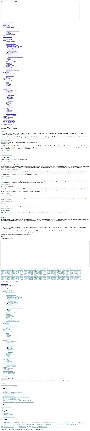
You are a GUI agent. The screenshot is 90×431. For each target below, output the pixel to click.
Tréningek (8, 77)
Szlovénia (10, 101)
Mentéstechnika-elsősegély (11, 90)
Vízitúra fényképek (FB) (11, 61)
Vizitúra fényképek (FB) (11, 114)
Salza (52, 424)
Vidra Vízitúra (11, 429)
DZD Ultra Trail (6, 26)
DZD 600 (8, 29)
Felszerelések (8, 92)
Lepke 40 (29, 137)
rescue (21, 424)
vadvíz (34, 427)
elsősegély (59, 422)
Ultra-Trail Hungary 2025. (8, 396)
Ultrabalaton (16, 426)
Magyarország (11, 95)
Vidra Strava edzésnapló (11, 115)
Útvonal (7, 28)
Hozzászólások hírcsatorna (8, 415)
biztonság (6, 422)
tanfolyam (65, 424)
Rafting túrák (8, 59)
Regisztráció (8, 33)
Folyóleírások (8, 93)
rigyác (23, 424)
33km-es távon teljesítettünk (20, 134)
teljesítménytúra (13, 281)
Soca (9, 60)
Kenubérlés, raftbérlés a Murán (12, 70)
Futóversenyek (9, 67)
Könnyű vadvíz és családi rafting (12, 47)
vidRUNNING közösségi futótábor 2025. (11, 399)
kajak (80, 422)
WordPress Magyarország (8, 417)
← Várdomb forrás (4, 284)
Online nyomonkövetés (10, 34)
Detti (3, 131)
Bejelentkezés (6, 413)
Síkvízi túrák (8, 53)
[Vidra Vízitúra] (40, 20)
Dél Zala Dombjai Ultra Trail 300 (48, 422)
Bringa (7, 104)
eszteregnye (63, 422)
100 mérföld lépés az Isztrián (9, 398)
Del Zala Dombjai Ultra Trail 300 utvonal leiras (22, 422)
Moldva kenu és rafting (13, 51)
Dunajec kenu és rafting (13, 52)
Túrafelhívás (8, 84)
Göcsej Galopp (6, 281)
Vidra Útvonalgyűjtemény (8, 120)
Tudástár (5, 89)
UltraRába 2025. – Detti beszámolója (11, 393)
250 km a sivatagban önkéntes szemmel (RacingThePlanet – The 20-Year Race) (19, 400)
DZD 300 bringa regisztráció (9, 121)
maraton (9, 424)
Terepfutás (8, 105)
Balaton (2, 422)
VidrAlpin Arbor (6, 35)
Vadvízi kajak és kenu (10, 74)
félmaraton (70, 422)
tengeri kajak (80, 424)
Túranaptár (8, 71)
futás (66, 422)
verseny (53, 427)
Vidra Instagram (9, 110)
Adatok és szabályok (10, 27)
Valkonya (49, 426)
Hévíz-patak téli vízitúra (11, 44)
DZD (33, 422)
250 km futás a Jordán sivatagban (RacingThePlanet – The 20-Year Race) (18, 402)
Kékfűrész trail (11, 69)
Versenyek (8, 85)
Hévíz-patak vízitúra (7, 39)
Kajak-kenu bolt (6, 78)
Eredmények (8, 32)
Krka (4, 424)
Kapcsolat (5, 116)
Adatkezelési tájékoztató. (6, 407)
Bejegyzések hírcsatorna (8, 414)
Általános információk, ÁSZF (12, 45)
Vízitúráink (5, 24)
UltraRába (28, 427)
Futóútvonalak (11, 106)
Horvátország (11, 98)
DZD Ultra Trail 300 (10, 65)
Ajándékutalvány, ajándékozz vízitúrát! (14, 46)
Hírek (4, 79)
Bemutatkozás (9, 111)
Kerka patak (11, 55)
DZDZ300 (37, 422)
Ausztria (10, 96)
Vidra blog (8, 87)
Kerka (86, 422)
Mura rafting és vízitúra (8, 22)
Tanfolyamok (6, 72)
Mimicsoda (8, 102)
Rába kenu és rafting (10, 42)
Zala (9, 58)
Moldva (12, 424)
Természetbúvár (9, 103)
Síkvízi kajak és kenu (10, 73)
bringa (10, 422)
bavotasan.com (40, 429)
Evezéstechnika (9, 91)
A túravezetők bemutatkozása (12, 112)
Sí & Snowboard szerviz (8, 117)
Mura (15, 424)
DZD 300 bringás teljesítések (9, 122)
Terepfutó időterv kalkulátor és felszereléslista (12, 392)
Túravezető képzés (10, 76)
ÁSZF (2, 408)
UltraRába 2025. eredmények (9, 394)
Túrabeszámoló (9, 80)
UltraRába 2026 (6, 391)
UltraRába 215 (6, 25)
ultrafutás (22, 427)
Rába (50, 424)
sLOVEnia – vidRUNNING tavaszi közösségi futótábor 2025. (16, 397)
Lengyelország (11, 99)
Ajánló (7, 83)
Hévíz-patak (74, 422)
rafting (18, 424)
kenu (83, 422)
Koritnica (2, 424)
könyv (7, 424)
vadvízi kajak (42, 427)
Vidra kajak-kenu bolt (7, 37)
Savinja (55, 424)
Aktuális (7, 82)
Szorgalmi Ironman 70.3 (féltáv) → (8, 285)
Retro (7, 86)
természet (11, 427)
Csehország (10, 97)
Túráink (4, 40)
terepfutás (4, 427)
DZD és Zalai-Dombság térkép (12, 31)
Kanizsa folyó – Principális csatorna (15, 57)
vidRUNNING (6, 118)
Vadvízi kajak (8, 63)
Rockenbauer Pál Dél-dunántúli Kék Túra (37, 424)
